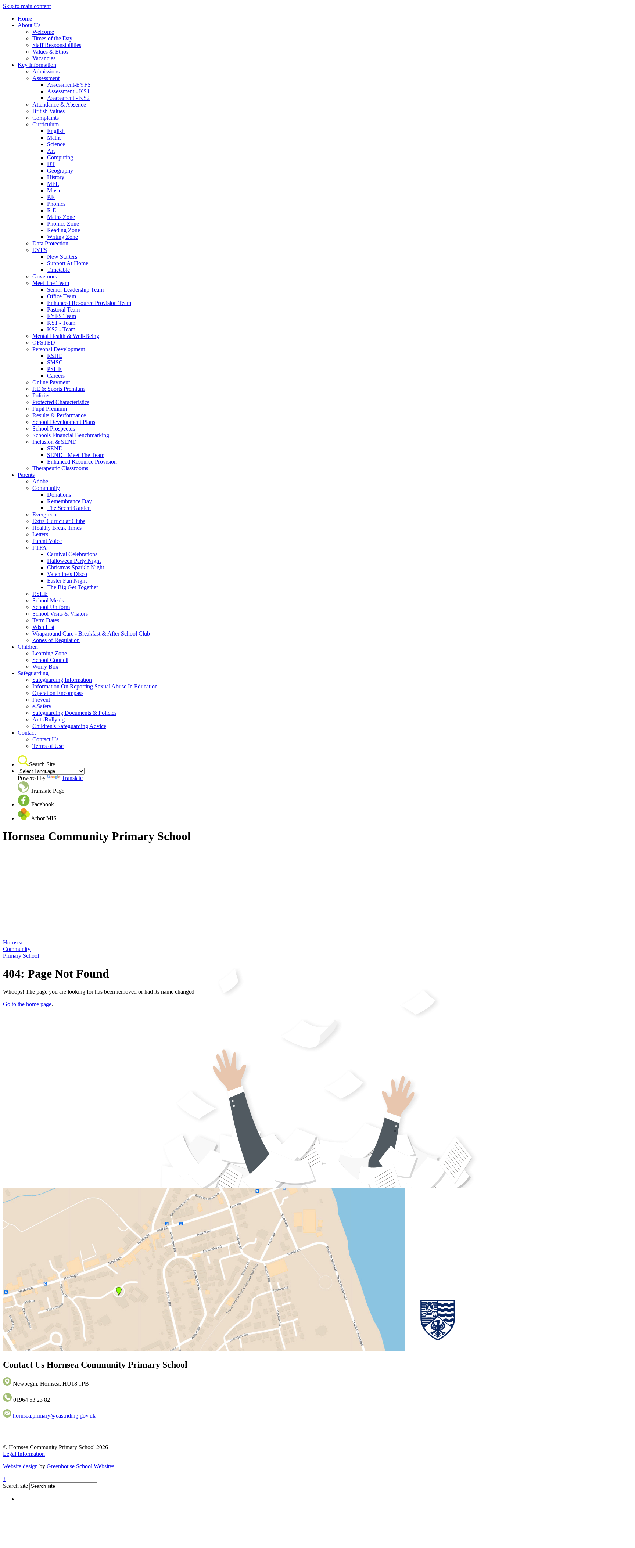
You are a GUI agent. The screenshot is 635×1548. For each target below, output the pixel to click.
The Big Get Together (72, 587)
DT (51, 164)
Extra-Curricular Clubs (58, 521)
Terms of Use (48, 746)
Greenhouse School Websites (80, 1466)
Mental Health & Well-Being (65, 336)
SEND (55, 448)
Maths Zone (61, 217)
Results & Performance (59, 415)
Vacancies (43, 58)
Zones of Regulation (56, 640)
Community (46, 488)
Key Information (37, 65)
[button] (23, 760)
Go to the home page (27, 1004)
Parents (26, 475)
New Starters (62, 256)
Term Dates (45, 620)
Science (56, 144)
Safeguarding (33, 673)
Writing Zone (62, 237)
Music (54, 190)
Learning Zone (49, 653)
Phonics (56, 204)
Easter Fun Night (67, 580)
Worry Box (45, 666)
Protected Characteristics (60, 402)
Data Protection (50, 243)
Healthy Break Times (57, 528)
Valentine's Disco (67, 574)
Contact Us (45, 739)
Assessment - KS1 (68, 91)
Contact (27, 733)
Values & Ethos (50, 51)
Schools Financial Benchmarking (70, 435)
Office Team (61, 296)
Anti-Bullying (48, 719)
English (56, 131)
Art (51, 151)
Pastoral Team (63, 309)
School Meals (48, 600)
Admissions (46, 71)
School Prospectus (53, 428)
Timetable (58, 270)
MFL (53, 184)
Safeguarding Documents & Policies (74, 713)
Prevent (41, 699)
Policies (41, 395)
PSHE (54, 369)
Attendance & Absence (59, 104)
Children (28, 647)
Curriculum (45, 124)
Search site (15, 1486)
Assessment (46, 78)
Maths (54, 137)
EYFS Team (61, 316)
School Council (50, 660)
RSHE (54, 356)
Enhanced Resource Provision (82, 461)
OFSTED (43, 342)
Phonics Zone (63, 223)
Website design (20, 1466)
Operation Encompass (57, 693)
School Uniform (51, 607)
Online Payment (51, 382)
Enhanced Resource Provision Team (89, 303)
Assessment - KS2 (68, 98)
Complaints (45, 118)
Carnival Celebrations (72, 554)
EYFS (39, 250)
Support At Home (67, 263)
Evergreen (44, 514)
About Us (29, 25)
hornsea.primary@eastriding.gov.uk (53, 1415)
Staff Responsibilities (56, 45)
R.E (51, 210)
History (55, 177)
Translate (72, 778)
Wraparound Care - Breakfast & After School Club (91, 633)
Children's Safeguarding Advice (69, 726)
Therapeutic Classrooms (60, 468)
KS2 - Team (61, 329)
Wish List (43, 627)
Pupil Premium (49, 409)
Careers (56, 375)
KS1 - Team (61, 323)
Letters (40, 534)
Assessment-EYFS (69, 85)
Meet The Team (50, 283)
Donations (59, 495)
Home (25, 18)
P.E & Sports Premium (58, 389)
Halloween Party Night (74, 561)
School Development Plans (63, 422)
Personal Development (58, 349)
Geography (60, 171)
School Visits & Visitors (60, 614)
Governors (44, 276)
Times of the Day (52, 38)
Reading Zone (63, 230)
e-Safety (41, 706)
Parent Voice (47, 541)
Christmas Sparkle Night (75, 567)
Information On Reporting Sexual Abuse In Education (95, 686)
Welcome (43, 32)
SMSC (55, 362)
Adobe (40, 481)
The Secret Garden (69, 508)
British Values (48, 111)
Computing (60, 157)
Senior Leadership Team (75, 290)
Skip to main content (27, 6)
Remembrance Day (69, 501)
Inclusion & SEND (54, 442)
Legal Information (24, 1454)
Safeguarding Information (62, 680)
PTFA (39, 547)
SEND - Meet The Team (75, 455)
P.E (51, 197)
